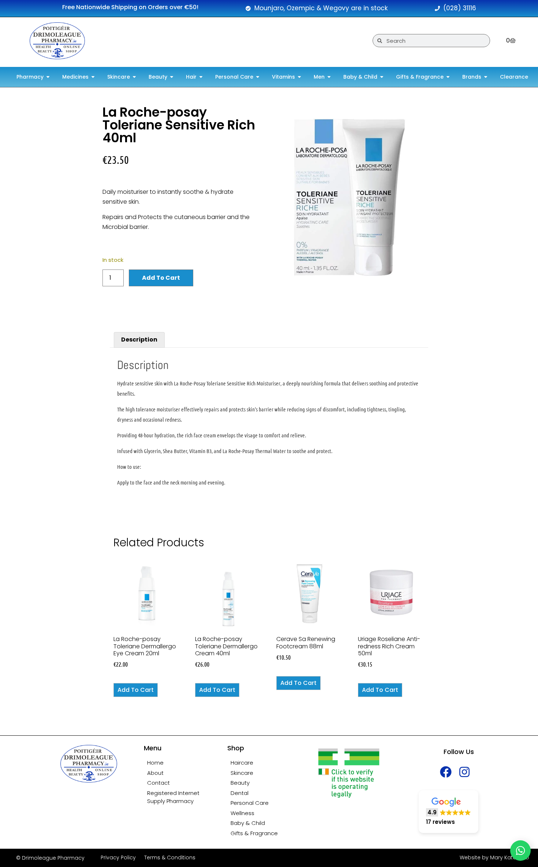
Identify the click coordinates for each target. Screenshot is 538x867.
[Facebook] (446, 771)
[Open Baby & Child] (381, 77)
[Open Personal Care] (257, 77)
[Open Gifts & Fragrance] (448, 77)
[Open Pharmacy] (48, 77)
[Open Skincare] (134, 77)
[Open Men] (329, 77)
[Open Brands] (485, 77)
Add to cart (161, 278)
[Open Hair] (200, 77)
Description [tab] (139, 339)
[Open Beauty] (171, 77)
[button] (448, 811)
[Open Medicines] (93, 77)
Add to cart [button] (135, 690)
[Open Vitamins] (299, 77)
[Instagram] (464, 771)
